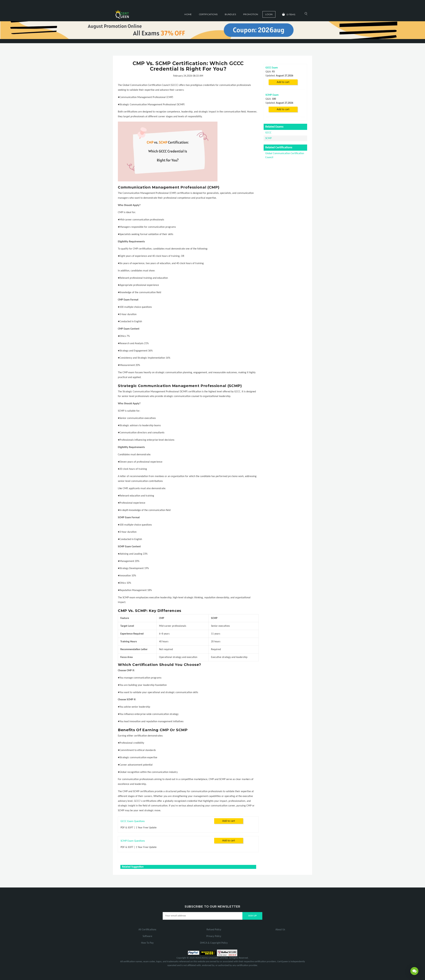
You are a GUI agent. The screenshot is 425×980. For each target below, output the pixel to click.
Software (147, 936)
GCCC (268, 132)
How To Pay (147, 943)
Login (269, 14)
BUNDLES (230, 14)
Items (291, 14)
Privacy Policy (213, 936)
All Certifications (147, 929)
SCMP (268, 138)
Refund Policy (214, 929)
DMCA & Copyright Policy (214, 943)
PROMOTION (250, 14)
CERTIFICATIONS (208, 14)
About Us (280, 929)
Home (188, 14)
